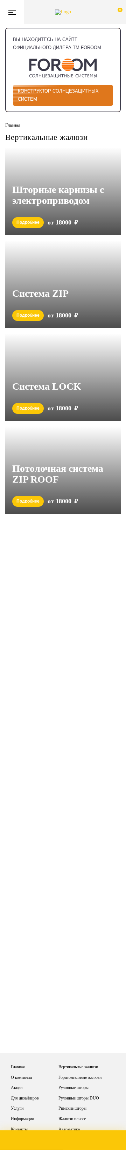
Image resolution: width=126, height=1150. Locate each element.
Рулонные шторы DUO (78, 1098)
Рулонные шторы (73, 1087)
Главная (18, 1066)
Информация (22, 1118)
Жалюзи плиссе (72, 1118)
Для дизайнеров (25, 1098)
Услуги (17, 1108)
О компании (21, 1077)
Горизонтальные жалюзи (80, 1077)
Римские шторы (72, 1108)
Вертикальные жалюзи (78, 1066)
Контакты (19, 1129)
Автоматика (69, 1129)
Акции (16, 1087)
